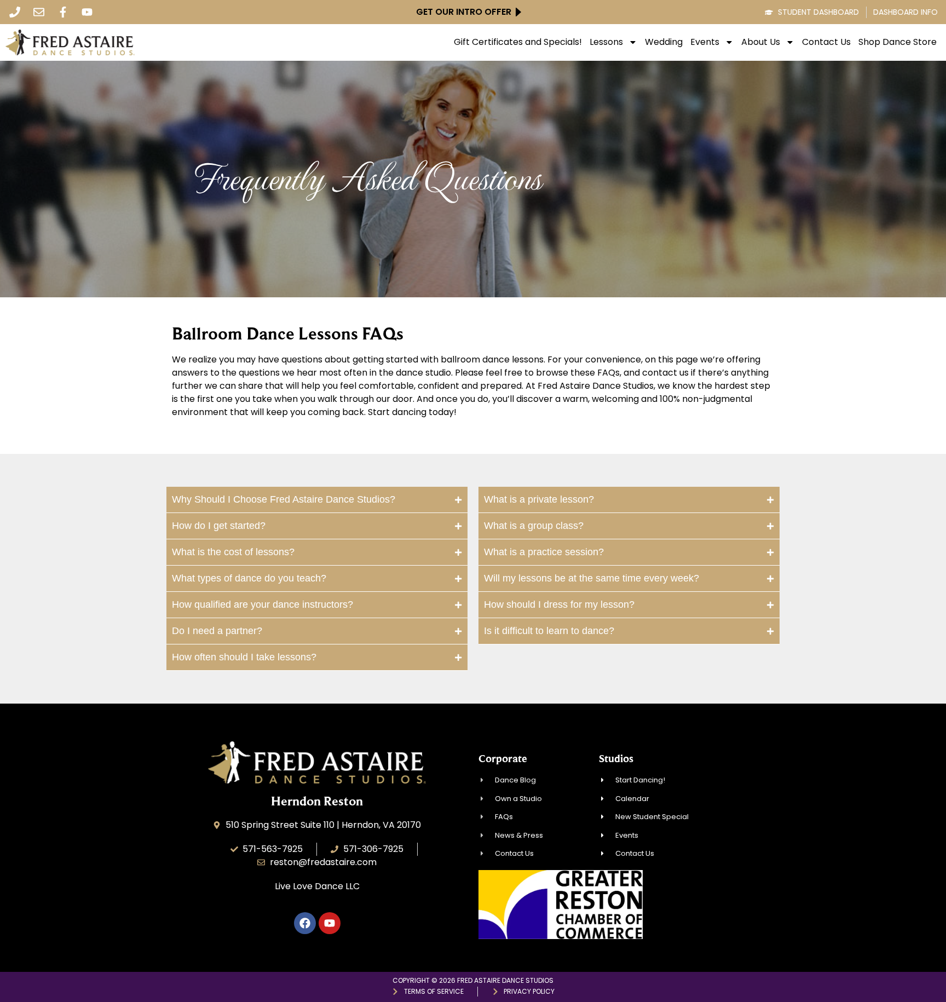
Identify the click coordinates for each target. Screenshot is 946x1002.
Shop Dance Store (897, 42)
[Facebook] (305, 923)
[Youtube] (87, 12)
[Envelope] (39, 12)
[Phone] (15, 12)
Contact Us (826, 42)
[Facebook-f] (63, 12)
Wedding (664, 42)
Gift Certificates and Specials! (518, 42)
